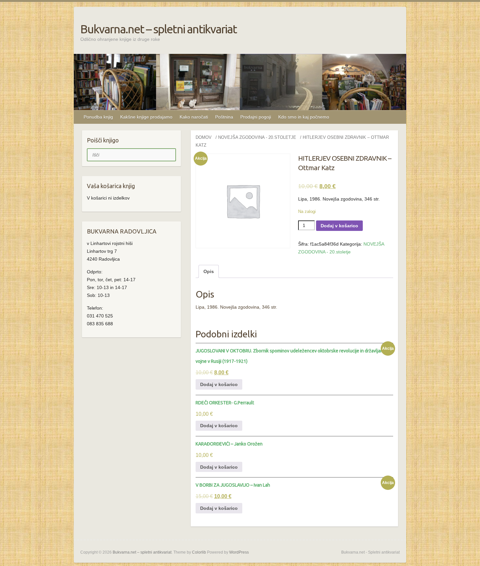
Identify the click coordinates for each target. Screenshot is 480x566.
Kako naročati (194, 117)
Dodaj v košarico (339, 225)
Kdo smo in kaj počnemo (303, 117)
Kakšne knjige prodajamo (146, 117)
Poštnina (224, 117)
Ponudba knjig (98, 117)
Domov (204, 137)
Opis (208, 271)
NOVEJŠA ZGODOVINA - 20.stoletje (257, 137)
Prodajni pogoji (255, 117)
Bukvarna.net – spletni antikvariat (158, 29)
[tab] (209, 271)
